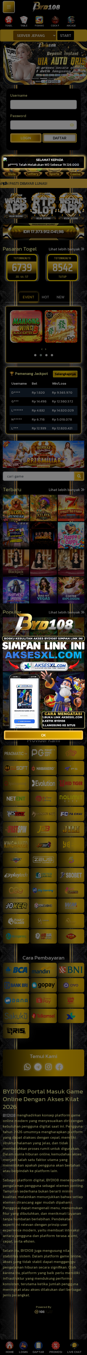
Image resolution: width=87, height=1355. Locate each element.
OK (43, 735)
